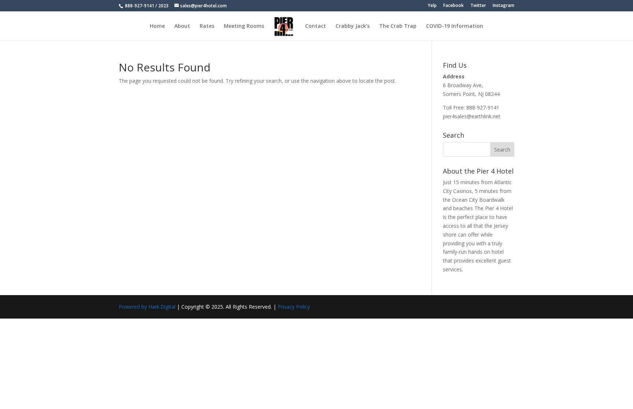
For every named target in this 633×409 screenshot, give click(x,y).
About (182, 26)
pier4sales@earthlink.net (471, 116)
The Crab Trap (398, 26)
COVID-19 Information (454, 26)
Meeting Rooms (244, 26)
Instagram (503, 5)
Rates (207, 26)
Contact (315, 26)
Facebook (453, 5)
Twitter (478, 5)
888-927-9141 (139, 6)
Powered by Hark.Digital (147, 306)
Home (157, 26)
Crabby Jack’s (353, 26)
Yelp (432, 5)
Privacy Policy (294, 306)
